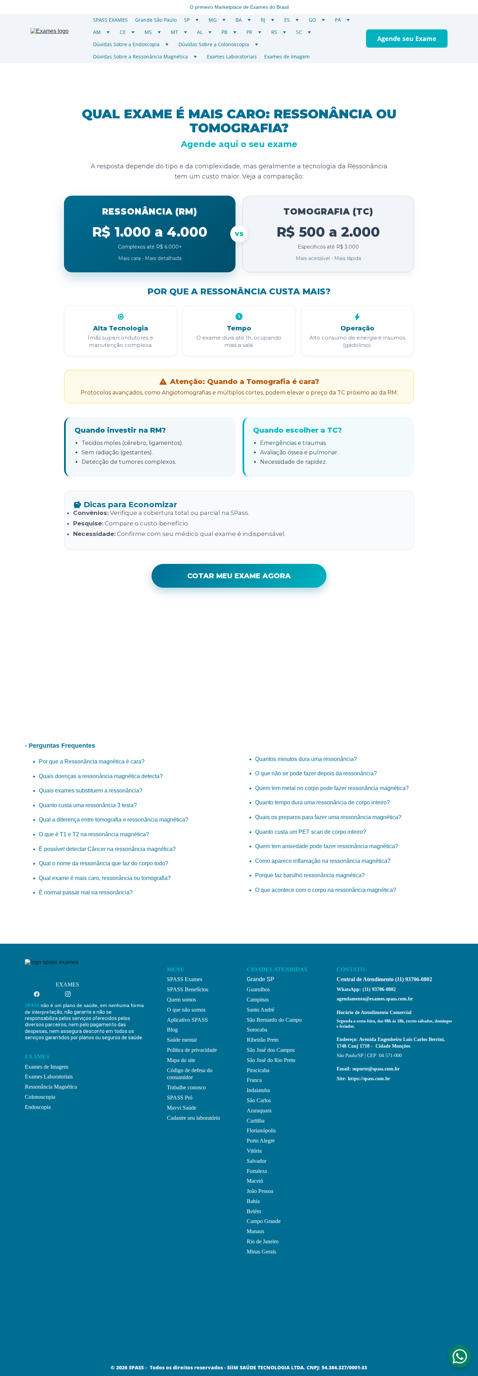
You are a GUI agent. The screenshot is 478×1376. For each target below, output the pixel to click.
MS (148, 32)
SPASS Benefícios (187, 989)
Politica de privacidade (192, 1050)
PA (338, 20)
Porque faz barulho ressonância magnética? (310, 875)
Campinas (258, 1000)
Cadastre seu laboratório (193, 1118)
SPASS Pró (179, 1098)
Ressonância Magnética (51, 1087)
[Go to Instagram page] (68, 994)
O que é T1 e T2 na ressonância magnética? (94, 834)
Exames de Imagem (287, 57)
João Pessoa (260, 1191)
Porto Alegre (261, 1141)
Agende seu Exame (406, 38)
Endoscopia (38, 1107)
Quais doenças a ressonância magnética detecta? (101, 776)
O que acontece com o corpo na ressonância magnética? (325, 890)
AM (97, 32)
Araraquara (259, 1110)
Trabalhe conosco (186, 1087)
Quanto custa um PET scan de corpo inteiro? (310, 832)
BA (239, 20)
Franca (254, 1080)
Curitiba (256, 1121)
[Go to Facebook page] (40, 994)
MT (174, 32)
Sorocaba (257, 1030)
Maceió (255, 1181)
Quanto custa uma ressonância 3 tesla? (88, 805)
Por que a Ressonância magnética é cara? (92, 761)
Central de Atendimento (365, 979)
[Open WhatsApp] (460, 1356)
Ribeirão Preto (263, 1040)
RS (274, 32)
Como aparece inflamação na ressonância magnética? (323, 861)
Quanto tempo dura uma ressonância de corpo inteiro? (322, 802)
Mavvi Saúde (181, 1108)
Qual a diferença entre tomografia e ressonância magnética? (113, 820)
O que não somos (186, 1010)
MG (213, 20)
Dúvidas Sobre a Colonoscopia (213, 44)
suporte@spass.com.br (376, 1068)
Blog (172, 1030)
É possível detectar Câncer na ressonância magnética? (107, 849)
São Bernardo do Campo (274, 1020)
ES (287, 20)
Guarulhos (258, 989)
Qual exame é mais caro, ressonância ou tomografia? (105, 878)
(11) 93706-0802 (413, 979)
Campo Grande (264, 1221)
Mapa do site (181, 1060)
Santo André (260, 1010)
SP (187, 20)
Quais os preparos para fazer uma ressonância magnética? (328, 817)
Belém (254, 1211)
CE (123, 32)
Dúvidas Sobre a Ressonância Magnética (140, 57)
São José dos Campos (271, 1050)
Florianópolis (261, 1130)
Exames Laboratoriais (232, 57)
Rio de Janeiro (263, 1241)
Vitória (254, 1151)
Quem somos (181, 1000)
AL (200, 32)
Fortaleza (257, 1171)
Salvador (256, 1161)
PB (224, 32)
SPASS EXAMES (110, 20)
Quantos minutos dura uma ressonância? (306, 759)
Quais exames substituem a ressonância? (90, 791)
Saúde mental (182, 1040)
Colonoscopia (40, 1097)
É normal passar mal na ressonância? (86, 892)
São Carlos (259, 1100)
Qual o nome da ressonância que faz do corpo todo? (103, 863)
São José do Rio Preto (271, 1060)
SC (299, 32)
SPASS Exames (184, 979)
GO (312, 20)
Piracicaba (258, 1070)
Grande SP (260, 979)
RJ (263, 20)
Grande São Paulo (156, 20)
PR (249, 32)
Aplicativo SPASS (187, 1020)
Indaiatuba (258, 1090)
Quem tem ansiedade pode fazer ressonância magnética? (326, 846)
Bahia (253, 1201)
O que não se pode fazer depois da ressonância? (316, 773)
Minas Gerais (261, 1252)
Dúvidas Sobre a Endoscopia (126, 44)
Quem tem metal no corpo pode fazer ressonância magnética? (332, 788)
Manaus (255, 1231)
